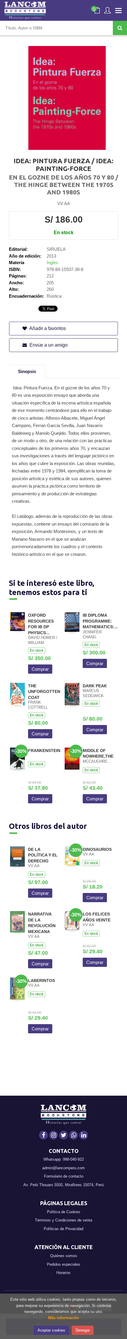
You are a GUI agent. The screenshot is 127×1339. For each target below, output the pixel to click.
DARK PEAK (95, 685)
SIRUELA (56, 249)
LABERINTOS (41, 980)
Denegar (83, 1330)
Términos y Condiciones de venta (63, 1220)
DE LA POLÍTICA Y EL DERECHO (43, 855)
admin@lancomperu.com (63, 1168)
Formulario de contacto (63, 1176)
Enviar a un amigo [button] (48, 345)
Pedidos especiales (63, 1264)
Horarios (63, 1272)
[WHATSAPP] (73, 1135)
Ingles (52, 262)
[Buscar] (120, 28)
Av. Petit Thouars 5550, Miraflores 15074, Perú (63, 1185)
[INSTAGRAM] (53, 1135)
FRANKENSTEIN (44, 750)
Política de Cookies (63, 1212)
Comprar (40, 669)
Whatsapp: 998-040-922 (63, 1159)
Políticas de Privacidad (63, 1229)
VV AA (63, 203)
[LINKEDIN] (83, 1135)
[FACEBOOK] (43, 1135)
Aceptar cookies (51, 1330)
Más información (63, 1318)
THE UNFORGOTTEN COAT (44, 691)
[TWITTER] (63, 1135)
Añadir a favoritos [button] (47, 328)
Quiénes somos (63, 1256)
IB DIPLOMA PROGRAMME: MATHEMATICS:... (100, 621)
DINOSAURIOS (97, 849)
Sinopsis (27, 371)
